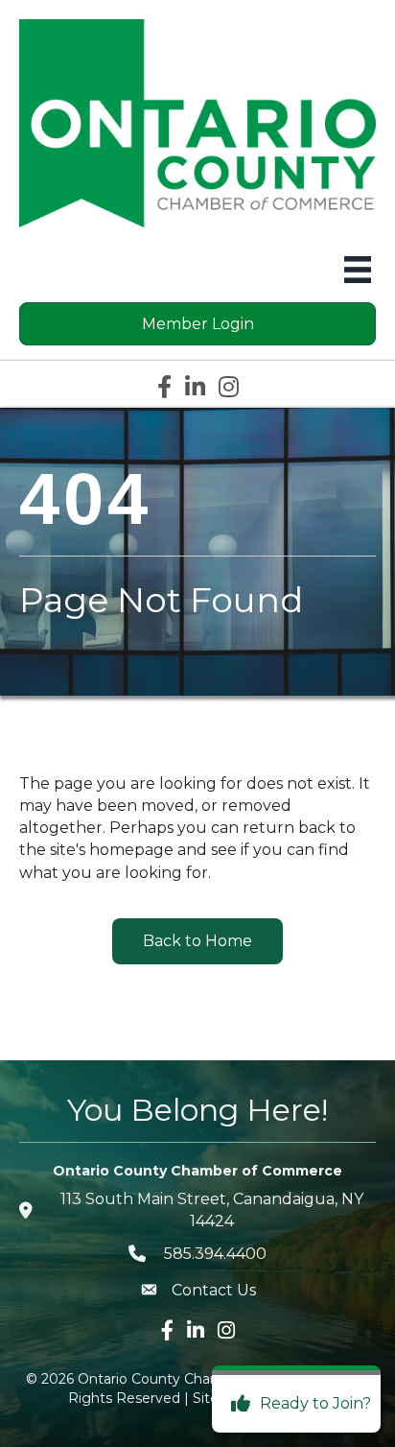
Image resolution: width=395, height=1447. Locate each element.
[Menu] (357, 270)
